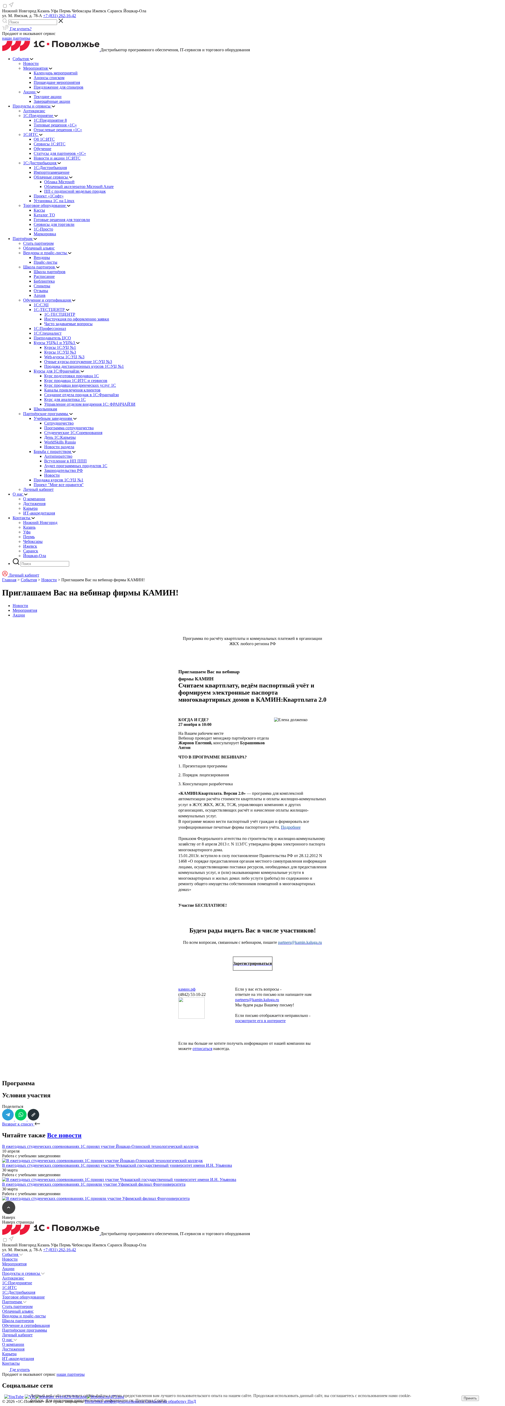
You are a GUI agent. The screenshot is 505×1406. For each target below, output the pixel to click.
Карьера (9, 1354)
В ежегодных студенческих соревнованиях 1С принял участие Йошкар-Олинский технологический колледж (100, 1146)
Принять (470, 1398)
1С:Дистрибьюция (18, 1292)
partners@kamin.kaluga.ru (257, 999)
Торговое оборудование (23, 1297)
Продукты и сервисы (21, 1273)
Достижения (13, 1349)
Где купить (19, 1369)
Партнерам (12, 1302)
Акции (19, 615)
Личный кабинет (17, 1335)
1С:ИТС (9, 1287)
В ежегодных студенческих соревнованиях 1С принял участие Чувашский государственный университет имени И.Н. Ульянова (117, 1165)
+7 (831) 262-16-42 (59, 15)
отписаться (202, 1048)
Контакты (11, 1363)
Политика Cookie (150, 1400)
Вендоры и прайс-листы (24, 1316)
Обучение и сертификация (26, 1325)
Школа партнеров (18, 1320)
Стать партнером (17, 1306)
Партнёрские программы (24, 1330)
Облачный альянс (18, 1311)
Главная (9, 580)
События (29, 580)
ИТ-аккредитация (18, 1358)
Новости (49, 580)
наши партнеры (16, 38)
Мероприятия (25, 610)
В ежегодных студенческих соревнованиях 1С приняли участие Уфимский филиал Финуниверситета (93, 1184)
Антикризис (13, 1278)
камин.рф (186, 989)
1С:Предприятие (17, 1283)
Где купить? (20, 29)
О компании (13, 1344)
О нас (7, 1339)
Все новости (64, 1135)
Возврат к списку (18, 1124)
